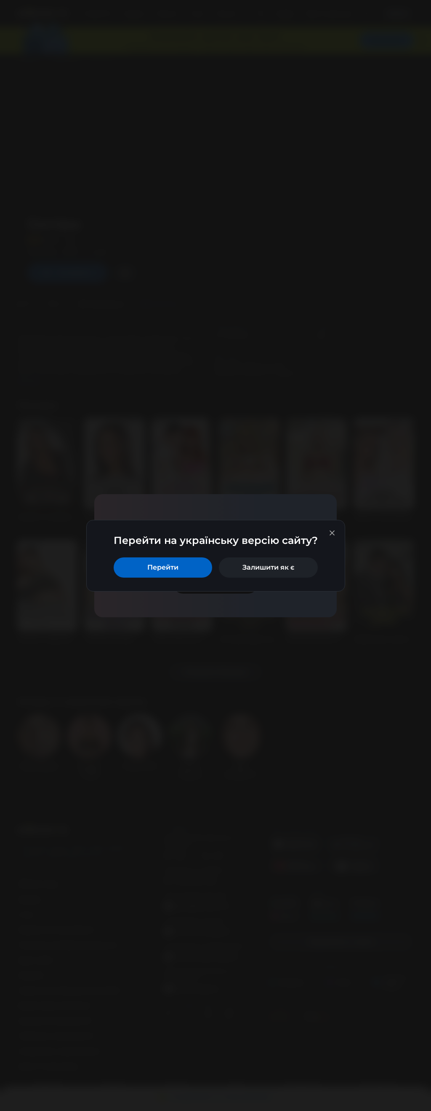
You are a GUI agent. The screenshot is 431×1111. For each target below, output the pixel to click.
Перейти (162, 567)
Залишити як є (268, 567)
